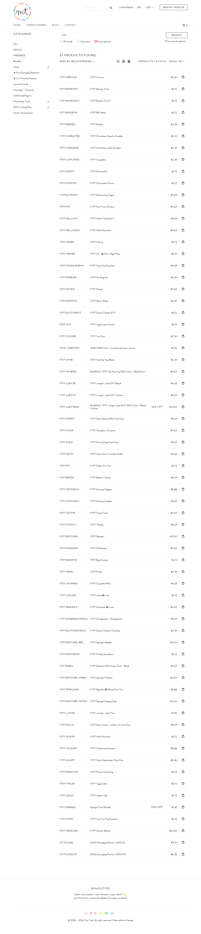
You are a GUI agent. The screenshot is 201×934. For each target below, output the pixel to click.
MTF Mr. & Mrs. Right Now (105, 254)
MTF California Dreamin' (103, 748)
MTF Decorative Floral (102, 183)
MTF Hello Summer (100, 736)
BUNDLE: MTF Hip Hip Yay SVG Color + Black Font (117, 371)
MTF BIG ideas (98, 112)
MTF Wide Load (98, 795)
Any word (85, 41)
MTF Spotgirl (97, 536)
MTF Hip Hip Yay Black (102, 360)
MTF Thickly (96, 524)
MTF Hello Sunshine (100, 230)
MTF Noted (96, 289)
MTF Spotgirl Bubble (101, 642)
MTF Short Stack (99, 301)
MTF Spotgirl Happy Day (103, 701)
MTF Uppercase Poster (102, 324)
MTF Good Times (99, 513)
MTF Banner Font (99, 89)
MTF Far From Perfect (102, 207)
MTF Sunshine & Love (102, 607)
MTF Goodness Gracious (103, 430)
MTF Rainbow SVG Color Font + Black (109, 666)
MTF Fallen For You (100, 466)
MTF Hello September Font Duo (106, 760)
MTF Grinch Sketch (100, 831)
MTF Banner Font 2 (100, 101)
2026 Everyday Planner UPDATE (108, 854)
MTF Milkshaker (98, 548)
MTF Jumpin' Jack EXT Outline (106, 395)
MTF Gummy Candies (101, 501)
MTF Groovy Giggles (101, 489)
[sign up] (107, 913)
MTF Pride (96, 572)
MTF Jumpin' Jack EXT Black (105, 383)
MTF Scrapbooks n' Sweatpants (106, 619)
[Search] (111, 7)
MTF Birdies (96, 124)
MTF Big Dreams (99, 560)
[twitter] (101, 913)
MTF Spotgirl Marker (101, 678)
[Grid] (118, 61)
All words (68, 41)
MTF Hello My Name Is (102, 218)
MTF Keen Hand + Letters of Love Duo (110, 725)
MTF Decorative (98, 171)
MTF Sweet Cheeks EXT (103, 313)
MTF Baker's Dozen (100, 477)
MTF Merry (96, 242)
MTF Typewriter (98, 783)
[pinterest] (97, 913)
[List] (123, 61)
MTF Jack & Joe (99, 595)
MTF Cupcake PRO (100, 583)
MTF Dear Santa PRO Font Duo (107, 418)
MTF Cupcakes (98, 159)
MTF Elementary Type (102, 195)
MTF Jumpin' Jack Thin (102, 713)
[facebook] (92, 913)
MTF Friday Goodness (101, 654)
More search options (175, 41)
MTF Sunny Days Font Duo (104, 442)
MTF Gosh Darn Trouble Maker (106, 454)
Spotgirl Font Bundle (100, 807)
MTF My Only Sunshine (102, 265)
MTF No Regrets (99, 277)
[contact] (113, 913)
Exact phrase (104, 41)
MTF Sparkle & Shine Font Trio (107, 689)
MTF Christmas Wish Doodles (105, 148)
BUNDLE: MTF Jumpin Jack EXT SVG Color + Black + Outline (118, 407)
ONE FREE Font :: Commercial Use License (112, 348)
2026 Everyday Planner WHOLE (107, 842)
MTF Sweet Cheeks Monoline (105, 630)
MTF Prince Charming (101, 772)
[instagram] (87, 913)
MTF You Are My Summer (104, 819)
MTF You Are (97, 336)
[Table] (129, 61)
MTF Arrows (97, 77)
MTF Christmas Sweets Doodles (106, 136)
